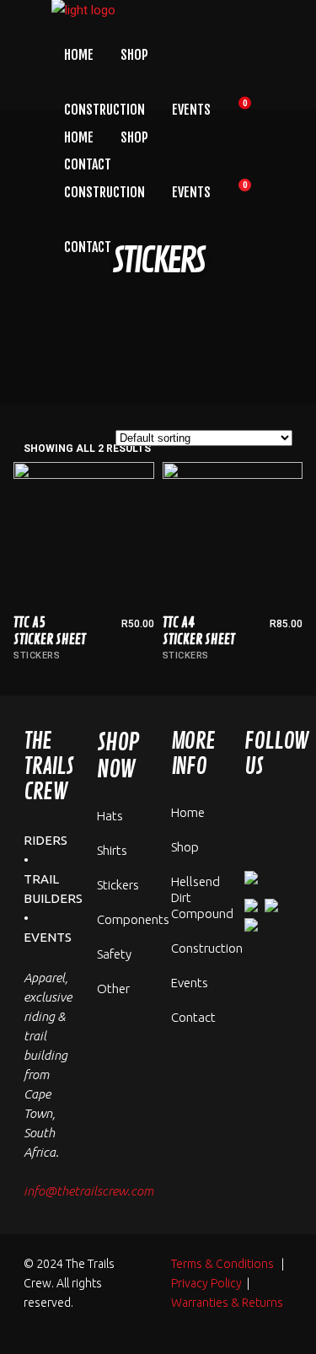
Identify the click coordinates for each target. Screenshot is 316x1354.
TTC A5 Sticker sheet (49, 631)
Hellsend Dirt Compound (202, 897)
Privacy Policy (206, 1283)
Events (189, 982)
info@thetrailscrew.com (88, 1191)
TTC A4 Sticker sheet (199, 631)
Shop (185, 847)
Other (113, 988)
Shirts (112, 850)
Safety (114, 954)
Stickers (36, 655)
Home (188, 812)
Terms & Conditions (222, 1264)
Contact (193, 1017)
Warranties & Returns (227, 1302)
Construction (207, 948)
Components (133, 919)
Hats (110, 816)
